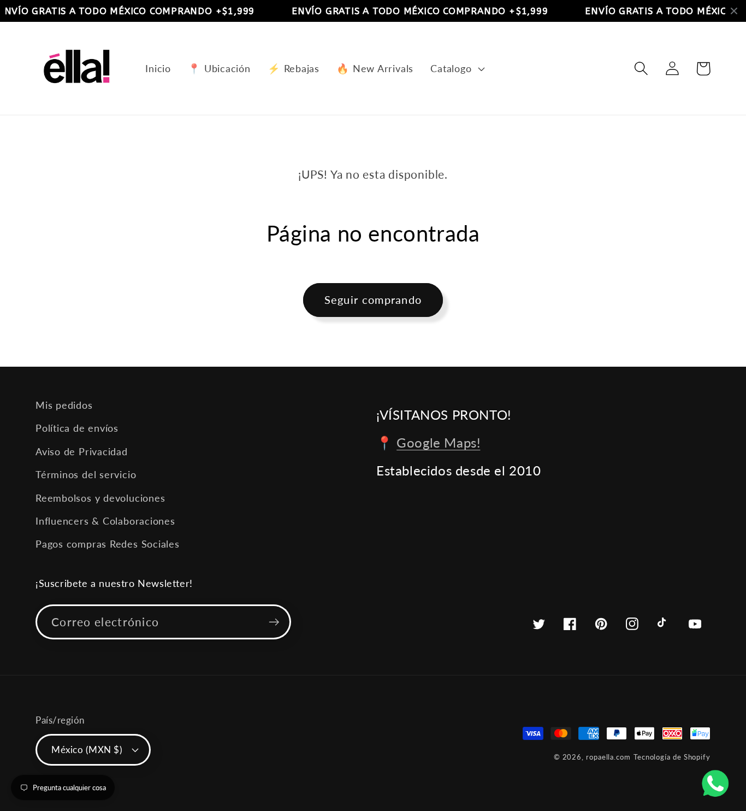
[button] (456, 68)
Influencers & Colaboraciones (105, 521)
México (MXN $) (86, 749)
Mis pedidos (64, 405)
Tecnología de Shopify (672, 757)
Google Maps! (438, 442)
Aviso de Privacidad (81, 451)
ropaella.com (608, 757)
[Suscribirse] (273, 622)
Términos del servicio (85, 474)
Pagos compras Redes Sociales (107, 544)
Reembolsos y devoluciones (100, 498)
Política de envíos (77, 428)
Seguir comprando (373, 299)
